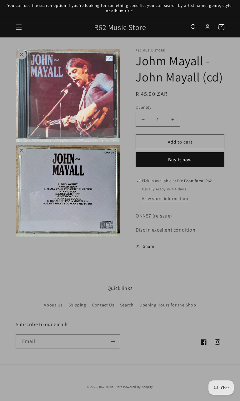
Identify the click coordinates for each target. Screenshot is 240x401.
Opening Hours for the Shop (167, 305)
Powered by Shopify (138, 387)
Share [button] (148, 246)
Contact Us (103, 305)
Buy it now (180, 160)
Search (127, 305)
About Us (53, 305)
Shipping (77, 305)
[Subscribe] (113, 341)
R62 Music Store (110, 387)
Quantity (143, 107)
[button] (19, 27)
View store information (165, 198)
